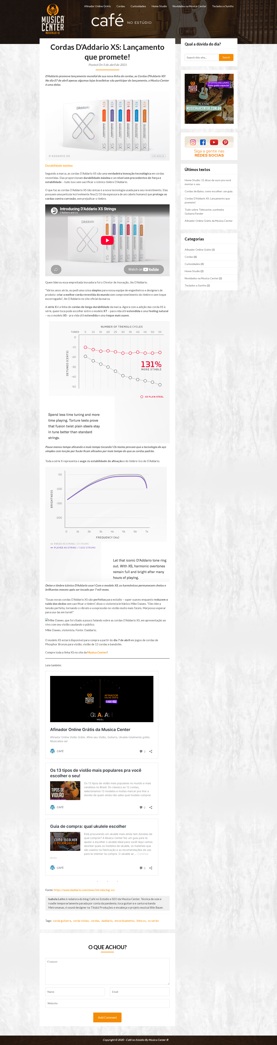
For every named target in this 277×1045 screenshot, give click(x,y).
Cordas (120, 6)
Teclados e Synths (223, 6)
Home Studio (159, 6)
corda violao (81, 920)
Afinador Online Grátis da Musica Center (209, 220)
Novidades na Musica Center (189, 6)
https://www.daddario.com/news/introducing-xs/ (84, 890)
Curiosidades (138, 6)
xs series (153, 920)
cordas (95, 920)
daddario (106, 920)
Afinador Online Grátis (97, 6)
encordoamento (124, 920)
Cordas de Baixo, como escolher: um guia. (209, 191)
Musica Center (97, 652)
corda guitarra (62, 920)
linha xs (141, 920)
